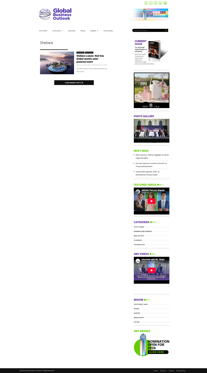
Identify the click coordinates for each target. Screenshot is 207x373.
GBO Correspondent (83, 65)
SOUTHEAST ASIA (140, 304)
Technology (139, 245)
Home (156, 371)
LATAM (136, 322)
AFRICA (136, 309)
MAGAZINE (71, 31)
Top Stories (43, 31)
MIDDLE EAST (139, 318)
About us (163, 371)
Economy (138, 240)
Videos (82, 31)
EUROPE (137, 313)
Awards (93, 31)
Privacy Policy (180, 371)
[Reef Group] (151, 107)
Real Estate (80, 52)
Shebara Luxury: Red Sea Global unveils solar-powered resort (90, 59)
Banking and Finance (143, 231)
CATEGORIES (56, 31)
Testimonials (108, 31)
